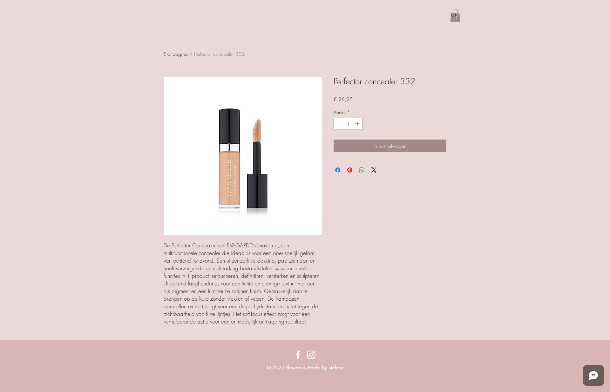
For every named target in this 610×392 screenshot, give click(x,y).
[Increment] (358, 123)
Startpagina (176, 53)
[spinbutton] (348, 123)
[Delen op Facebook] (338, 170)
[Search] (454, 15)
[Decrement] (338, 123)
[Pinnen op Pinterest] (350, 170)
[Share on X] (374, 170)
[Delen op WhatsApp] (362, 170)
